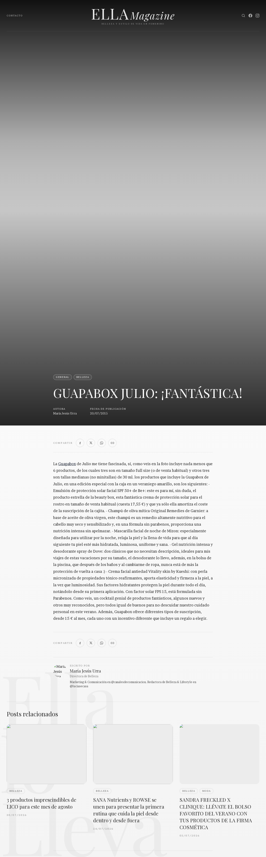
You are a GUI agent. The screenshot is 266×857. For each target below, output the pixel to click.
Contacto (15, 15)
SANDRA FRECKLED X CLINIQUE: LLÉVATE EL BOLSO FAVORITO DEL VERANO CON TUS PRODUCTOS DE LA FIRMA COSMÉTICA (216, 813)
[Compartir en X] (91, 443)
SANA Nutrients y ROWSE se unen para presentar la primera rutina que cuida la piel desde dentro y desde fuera (128, 810)
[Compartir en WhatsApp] (101, 443)
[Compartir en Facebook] (80, 443)
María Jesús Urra (65, 413)
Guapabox (67, 464)
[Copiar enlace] (112, 443)
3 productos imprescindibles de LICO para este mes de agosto (41, 803)
